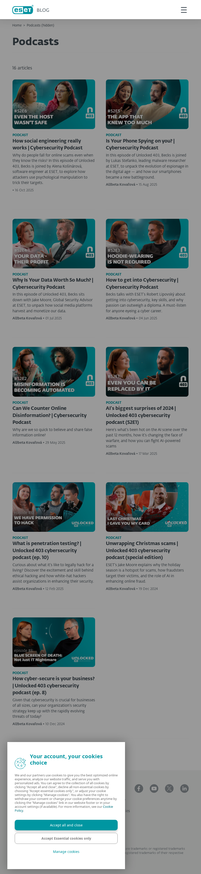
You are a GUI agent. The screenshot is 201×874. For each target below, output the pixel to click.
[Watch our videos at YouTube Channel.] (154, 788)
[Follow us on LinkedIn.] (184, 788)
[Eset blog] (30, 9)
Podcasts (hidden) (40, 25)
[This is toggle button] (184, 9)
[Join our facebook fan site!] (139, 788)
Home (17, 25)
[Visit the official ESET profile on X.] (169, 788)
